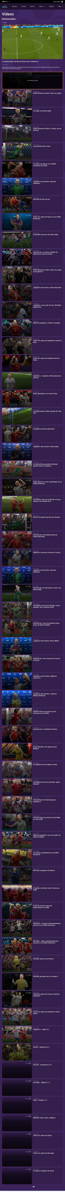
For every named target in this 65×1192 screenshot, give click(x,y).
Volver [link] (5, 22)
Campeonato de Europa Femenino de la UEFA (4, 6)
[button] (42, 6)
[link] (14, 6)
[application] (32, 42)
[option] (32, 80)
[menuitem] (15, 6)
